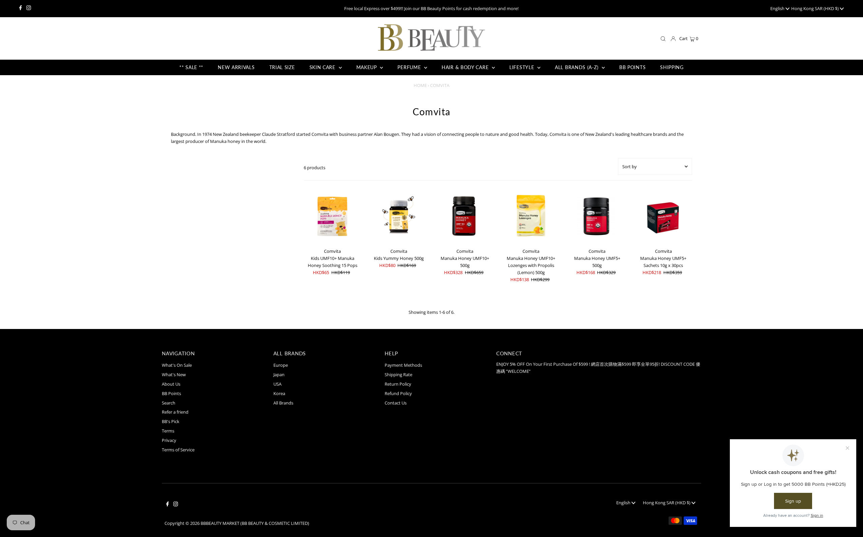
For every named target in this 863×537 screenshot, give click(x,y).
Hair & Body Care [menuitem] (466, 67)
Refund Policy (398, 393)
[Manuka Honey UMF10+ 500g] (465, 216)
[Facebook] (21, 8)
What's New (174, 374)
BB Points (171, 393)
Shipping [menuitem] (672, 67)
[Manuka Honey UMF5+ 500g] (597, 216)
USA (277, 384)
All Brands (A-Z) (577, 67)
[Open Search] (663, 39)
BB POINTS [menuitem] (632, 67)
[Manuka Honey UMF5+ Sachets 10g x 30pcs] (663, 216)
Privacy (169, 440)
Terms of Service (178, 450)
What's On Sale (177, 365)
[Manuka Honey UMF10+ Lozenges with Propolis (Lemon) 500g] (531, 216)
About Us (171, 384)
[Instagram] (29, 8)
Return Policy (398, 384)
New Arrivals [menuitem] (236, 67)
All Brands (283, 403)
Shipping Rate (398, 374)
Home (420, 85)
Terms (168, 431)
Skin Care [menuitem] (323, 67)
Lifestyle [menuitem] (522, 67)
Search (168, 403)
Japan (279, 374)
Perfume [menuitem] (409, 67)
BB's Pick (170, 421)
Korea (279, 393)
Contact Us (396, 403)
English (777, 8)
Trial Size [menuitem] (282, 67)
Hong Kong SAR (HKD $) (815, 8)
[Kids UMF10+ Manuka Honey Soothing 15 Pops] (332, 216)
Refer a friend (175, 412)
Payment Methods (403, 365)
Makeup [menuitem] (367, 67)
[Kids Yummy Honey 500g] (398, 216)
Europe (280, 365)
